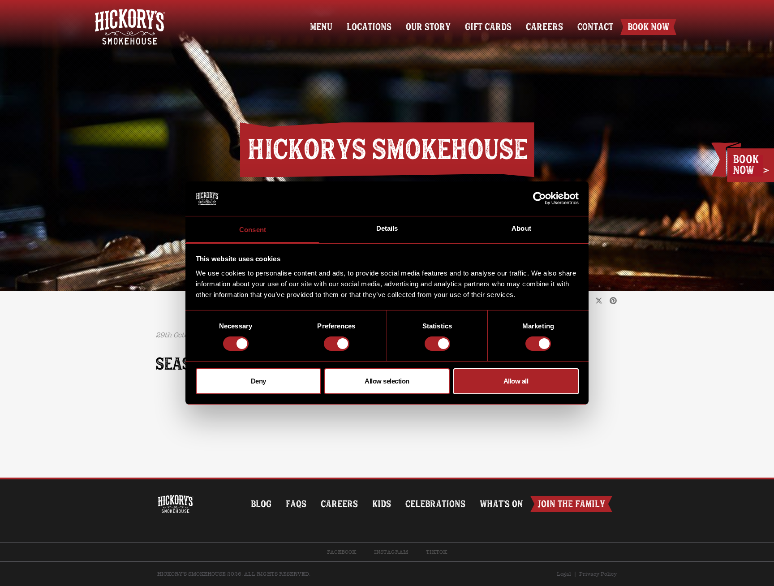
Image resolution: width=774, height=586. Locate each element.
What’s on (501, 503)
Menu (321, 26)
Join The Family (571, 503)
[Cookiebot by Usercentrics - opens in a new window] (539, 198)
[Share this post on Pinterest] (613, 301)
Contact (595, 26)
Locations (369, 26)
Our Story (428, 26)
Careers (544, 26)
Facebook (341, 552)
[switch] (336, 343)
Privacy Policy (598, 574)
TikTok (436, 552)
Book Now (648, 26)
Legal (564, 574)
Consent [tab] (252, 229)
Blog (261, 503)
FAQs (296, 503)
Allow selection (387, 381)
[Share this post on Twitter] (598, 301)
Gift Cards (488, 26)
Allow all (516, 381)
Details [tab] (387, 228)
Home (130, 12)
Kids (381, 503)
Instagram (391, 552)
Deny (258, 381)
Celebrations (435, 503)
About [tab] (521, 228)
